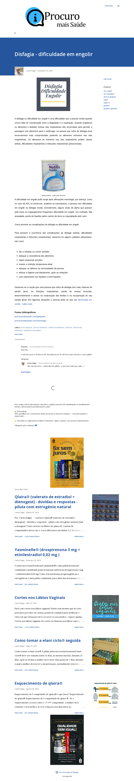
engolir (106, 100)
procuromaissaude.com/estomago (30, 321)
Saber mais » (79, 536)
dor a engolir (108, 91)
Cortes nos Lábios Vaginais (40, 597)
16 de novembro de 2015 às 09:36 (50, 363)
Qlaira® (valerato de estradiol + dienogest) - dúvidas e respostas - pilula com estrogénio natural (46, 501)
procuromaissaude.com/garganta (30, 316)
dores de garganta (110, 97)
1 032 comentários (31, 627)
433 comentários (31, 670)
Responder (25, 372)
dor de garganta (109, 94)
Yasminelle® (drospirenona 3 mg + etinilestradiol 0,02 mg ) (47, 552)
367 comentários (31, 584)
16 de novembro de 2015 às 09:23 (41, 347)
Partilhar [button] (107, 79)
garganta (107, 106)
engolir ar (107, 103)
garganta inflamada (110, 109)
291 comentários (31, 713)
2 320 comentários (31, 536)
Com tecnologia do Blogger (68, 772)
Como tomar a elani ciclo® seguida (48, 640)
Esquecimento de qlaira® (38, 683)
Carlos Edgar (32, 363)
